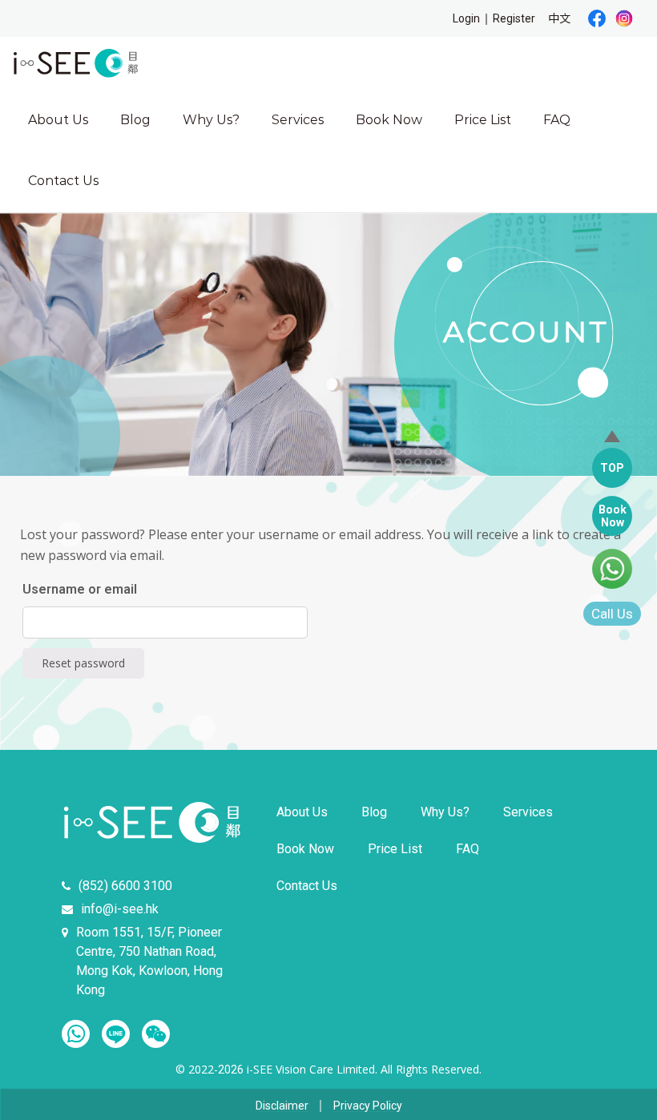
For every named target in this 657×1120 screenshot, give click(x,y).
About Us (58, 119)
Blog (135, 119)
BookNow (613, 516)
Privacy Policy (367, 1106)
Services (298, 119)
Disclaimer (282, 1106)
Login (466, 18)
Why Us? (211, 119)
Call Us (612, 614)
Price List (482, 119)
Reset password (83, 663)
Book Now (389, 119)
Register (514, 18)
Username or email (79, 589)
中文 (559, 18)
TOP (612, 467)
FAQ (556, 119)
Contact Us (63, 180)
